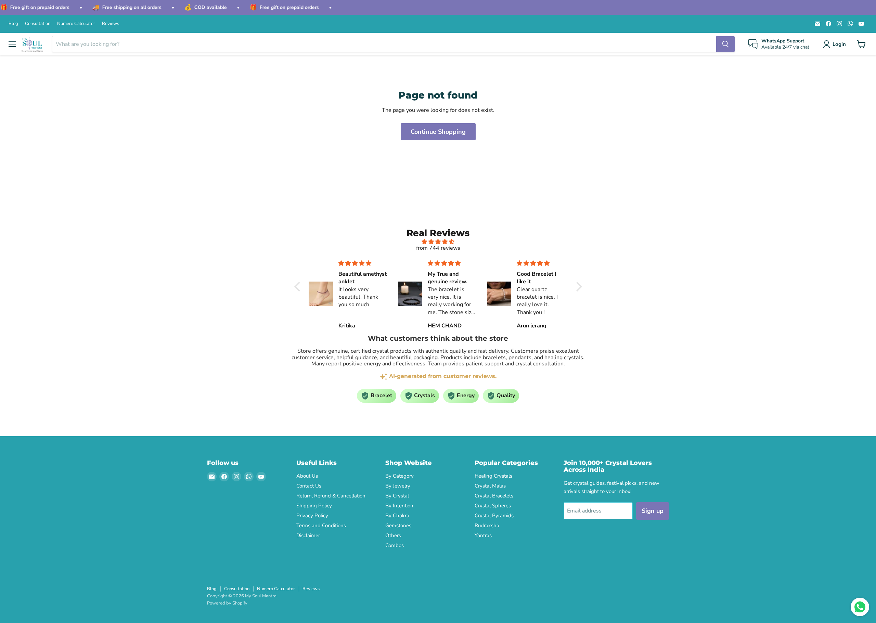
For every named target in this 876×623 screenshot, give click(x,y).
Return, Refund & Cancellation (330, 495)
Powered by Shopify (227, 603)
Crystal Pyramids (494, 515)
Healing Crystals (493, 475)
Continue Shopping (438, 132)
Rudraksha (487, 525)
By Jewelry (397, 485)
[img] (438, 241)
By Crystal (397, 495)
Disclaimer (308, 535)
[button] (836, 44)
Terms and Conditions (321, 525)
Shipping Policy (314, 505)
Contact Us (308, 485)
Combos (394, 545)
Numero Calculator (76, 23)
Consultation (37, 23)
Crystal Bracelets (494, 495)
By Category (399, 475)
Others (393, 535)
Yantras (483, 535)
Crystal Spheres (493, 505)
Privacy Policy (312, 515)
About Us (307, 475)
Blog (13, 23)
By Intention (399, 505)
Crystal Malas (490, 485)
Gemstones (398, 525)
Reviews (110, 23)
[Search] (725, 44)
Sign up (653, 511)
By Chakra (397, 515)
